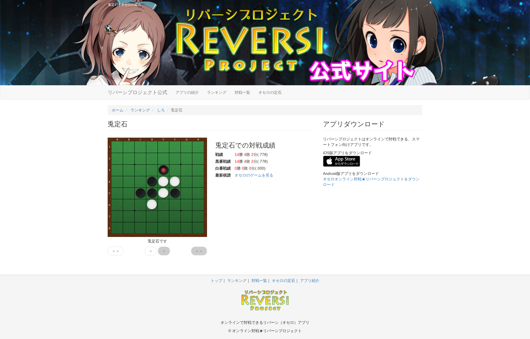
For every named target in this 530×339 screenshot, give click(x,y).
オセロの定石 (270, 92)
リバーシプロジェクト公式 (137, 92)
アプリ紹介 (309, 280)
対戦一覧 (242, 92)
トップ (216, 280)
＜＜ (116, 251)
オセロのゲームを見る (254, 175)
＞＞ (199, 251)
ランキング (216, 92)
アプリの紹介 (187, 92)
